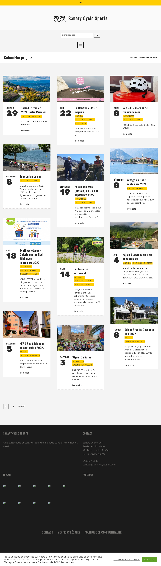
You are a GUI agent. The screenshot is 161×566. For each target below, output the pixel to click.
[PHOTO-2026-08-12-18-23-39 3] (10, 508)
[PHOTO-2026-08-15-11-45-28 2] (54, 491)
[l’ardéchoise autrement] (80, 250)
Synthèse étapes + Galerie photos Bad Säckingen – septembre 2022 (31, 256)
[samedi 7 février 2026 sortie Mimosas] (26, 89)
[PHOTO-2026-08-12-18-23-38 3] (24, 508)
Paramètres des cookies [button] (127, 559)
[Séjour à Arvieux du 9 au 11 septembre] (134, 235)
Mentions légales (69, 532)
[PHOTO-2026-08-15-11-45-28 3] (10, 491)
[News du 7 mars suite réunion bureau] (134, 89)
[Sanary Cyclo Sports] (80, 18)
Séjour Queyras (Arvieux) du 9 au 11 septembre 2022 (86, 191)
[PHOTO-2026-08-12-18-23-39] (24, 491)
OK (97, 35)
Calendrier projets (31, 116)
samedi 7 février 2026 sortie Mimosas (33, 110)
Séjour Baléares (81, 357)
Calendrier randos (83, 284)
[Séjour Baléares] (80, 338)
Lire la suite (25, 130)
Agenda (79, 116)
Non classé (80, 123)
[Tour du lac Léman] (26, 157)
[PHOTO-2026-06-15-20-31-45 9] (54, 508)
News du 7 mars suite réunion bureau (135, 110)
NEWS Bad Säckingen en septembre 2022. (32, 346)
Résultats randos (29, 274)
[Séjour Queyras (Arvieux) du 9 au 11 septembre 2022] (80, 167)
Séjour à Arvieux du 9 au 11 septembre (137, 257)
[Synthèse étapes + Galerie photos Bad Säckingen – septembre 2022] (26, 231)
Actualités (128, 116)
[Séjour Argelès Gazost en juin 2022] (134, 310)
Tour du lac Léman (30, 176)
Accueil (133, 57)
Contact (47, 532)
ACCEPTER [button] (149, 559)
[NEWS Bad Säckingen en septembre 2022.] (26, 324)
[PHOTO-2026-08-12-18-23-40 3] (39, 491)
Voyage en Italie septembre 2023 (137, 182)
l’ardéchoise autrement (81, 271)
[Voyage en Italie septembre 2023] (134, 161)
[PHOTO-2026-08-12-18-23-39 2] (69, 491)
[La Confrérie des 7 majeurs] (80, 89)
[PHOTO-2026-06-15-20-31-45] (39, 508)
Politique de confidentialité (103, 532)
